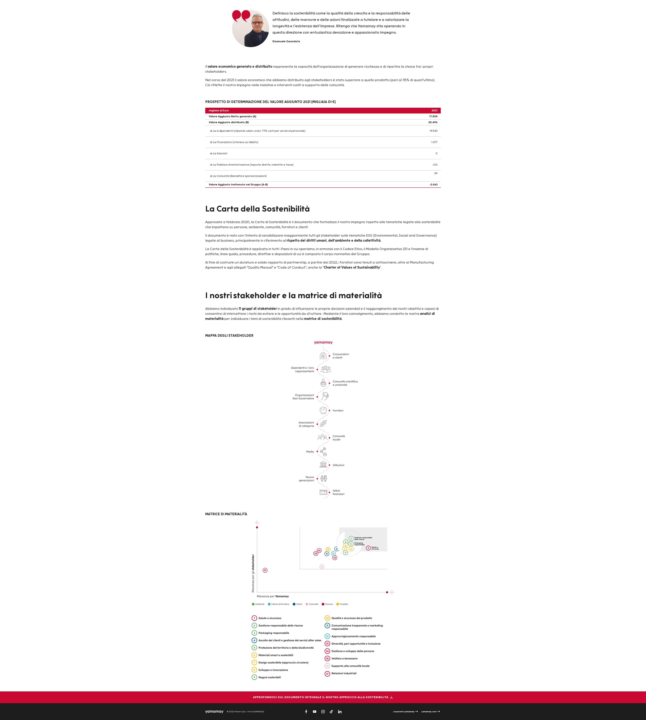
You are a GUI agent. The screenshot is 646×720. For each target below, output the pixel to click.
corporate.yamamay (403, 712)
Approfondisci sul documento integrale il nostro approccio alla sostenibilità (320, 697)
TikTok (331, 711)
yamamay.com (428, 712)
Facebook (306, 711)
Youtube (314, 711)
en (437, 10)
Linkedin (340, 711)
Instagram (323, 711)
